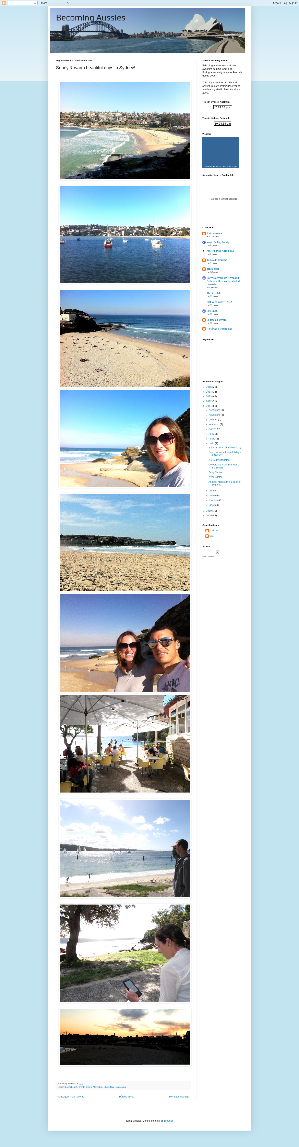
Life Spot (212, 311)
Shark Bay (109, 1087)
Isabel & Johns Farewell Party (224, 447)
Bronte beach (85, 1087)
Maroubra (98, 1087)
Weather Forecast (213, 166)
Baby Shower (215, 472)
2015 (209, 387)
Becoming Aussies (90, 17)
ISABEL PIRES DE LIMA (220, 251)
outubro (213, 419)
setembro (214, 424)
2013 (209, 396)
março (212, 495)
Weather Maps (230, 166)
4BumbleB (213, 269)
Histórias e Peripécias (219, 328)
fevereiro (214, 500)
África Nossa (214, 233)
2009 (209, 515)
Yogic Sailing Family (218, 242)
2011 (209, 406)
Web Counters (208, 557)
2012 (209, 401)
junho (212, 438)
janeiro (213, 505)
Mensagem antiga (179, 1096)
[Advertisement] (222, 584)
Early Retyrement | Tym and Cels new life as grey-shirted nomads (223, 281)
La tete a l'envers (217, 320)
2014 (209, 391)
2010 (209, 510)
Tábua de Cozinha (217, 260)
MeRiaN (214, 530)
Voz (212, 535)
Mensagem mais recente (70, 1096)
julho (212, 433)
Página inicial (126, 1096)
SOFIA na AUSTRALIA (219, 302)
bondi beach (71, 1087)
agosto (213, 429)
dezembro (215, 410)
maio (212, 443)
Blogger (168, 1120)
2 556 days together (219, 460)
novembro (215, 415)
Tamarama (120, 1087)
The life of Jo (214, 293)
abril (211, 490)
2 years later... (216, 477)
